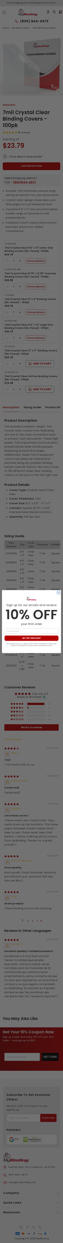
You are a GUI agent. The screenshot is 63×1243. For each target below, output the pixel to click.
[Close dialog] (58, 592)
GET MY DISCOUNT (31, 638)
